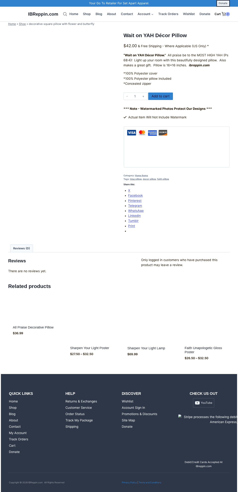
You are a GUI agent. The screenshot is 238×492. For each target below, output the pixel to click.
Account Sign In (133, 408)
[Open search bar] (65, 14)
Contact (127, 14)
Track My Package (79, 420)
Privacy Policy (129, 482)
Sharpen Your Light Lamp (146, 348)
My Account (18, 433)
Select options (90, 366)
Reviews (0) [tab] (21, 248)
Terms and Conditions (150, 482)
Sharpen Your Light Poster (89, 348)
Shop (87, 14)
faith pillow (163, 179)
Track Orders (168, 14)
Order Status (75, 414)
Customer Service (78, 408)
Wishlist (189, 14)
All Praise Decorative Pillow (33, 327)
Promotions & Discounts (139, 414)
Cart (12, 445)
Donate (223, 3)
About (111, 14)
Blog (99, 14)
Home (73, 14)
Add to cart (161, 96)
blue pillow (135, 179)
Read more (147, 366)
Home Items (141, 175)
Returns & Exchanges (81, 401)
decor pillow (149, 179)
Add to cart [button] (33, 345)
